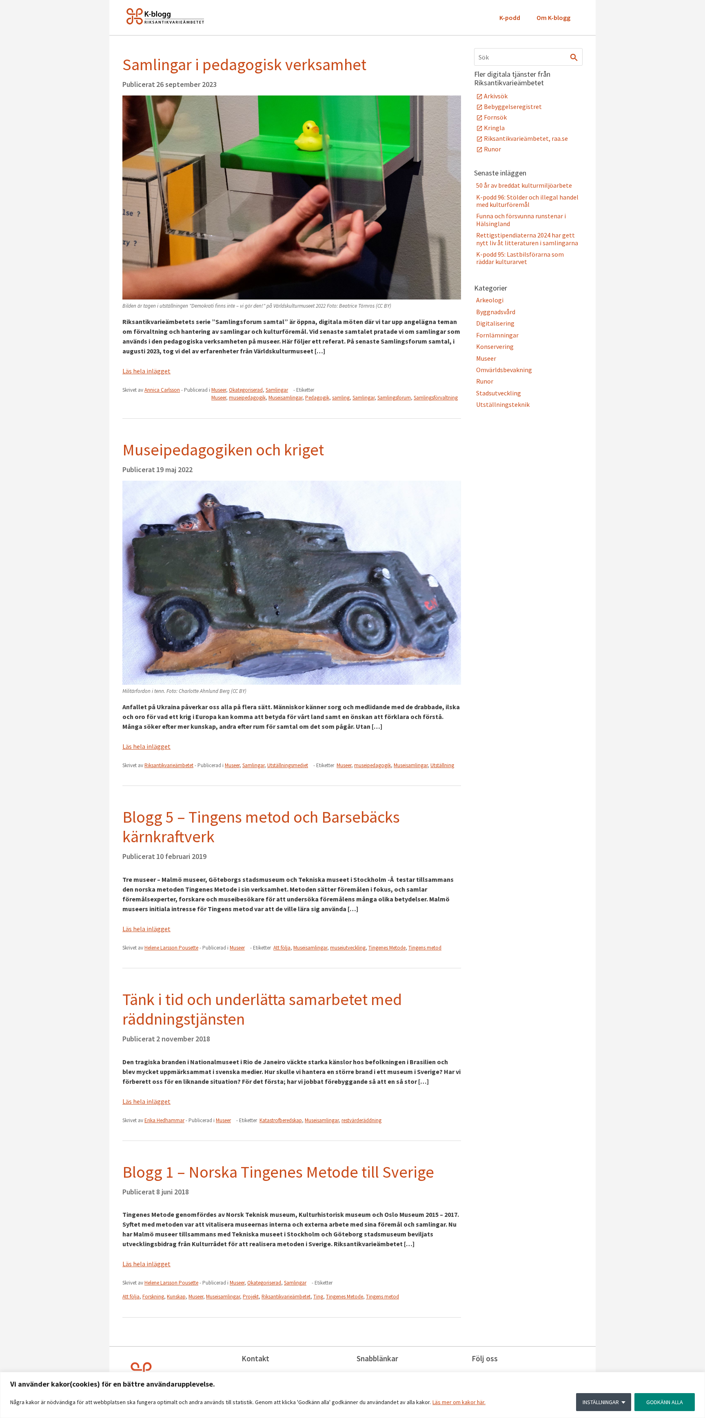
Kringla (494, 128)
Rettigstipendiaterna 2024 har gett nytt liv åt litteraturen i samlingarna (527, 238)
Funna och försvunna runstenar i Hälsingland (521, 219)
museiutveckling (348, 947)
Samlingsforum (394, 397)
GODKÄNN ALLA (664, 1402)
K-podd (509, 17)
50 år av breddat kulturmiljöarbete (524, 185)
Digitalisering (495, 323)
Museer (218, 389)
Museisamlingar (285, 397)
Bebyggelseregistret (513, 106)
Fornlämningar (497, 335)
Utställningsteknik (503, 404)
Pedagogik (317, 397)
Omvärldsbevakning (504, 370)
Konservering (495, 346)
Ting (318, 1296)
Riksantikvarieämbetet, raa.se (526, 138)
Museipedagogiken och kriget (223, 449)
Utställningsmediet (287, 765)
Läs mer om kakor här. (459, 1402)
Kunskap (176, 1296)
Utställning (442, 765)
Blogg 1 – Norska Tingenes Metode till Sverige (278, 1172)
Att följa (281, 947)
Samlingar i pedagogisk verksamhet (244, 64)
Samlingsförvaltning (436, 397)
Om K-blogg (553, 17)
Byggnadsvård (495, 312)
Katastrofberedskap (280, 1120)
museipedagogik (247, 397)
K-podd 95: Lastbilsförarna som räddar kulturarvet (520, 258)
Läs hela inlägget (146, 371)
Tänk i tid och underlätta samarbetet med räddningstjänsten (262, 1009)
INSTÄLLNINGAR (601, 1402)
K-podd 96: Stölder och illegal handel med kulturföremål (527, 201)
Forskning (153, 1296)
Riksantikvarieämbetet (286, 1296)
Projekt (251, 1296)
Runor (492, 149)
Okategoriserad (246, 389)
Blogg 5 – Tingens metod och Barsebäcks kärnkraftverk (261, 827)
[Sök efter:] (528, 57)
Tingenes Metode (387, 947)
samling (341, 397)
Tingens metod (424, 947)
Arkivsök (496, 96)
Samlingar (277, 389)
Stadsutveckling (498, 393)
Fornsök (495, 117)
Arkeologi (489, 300)
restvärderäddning (361, 1120)
